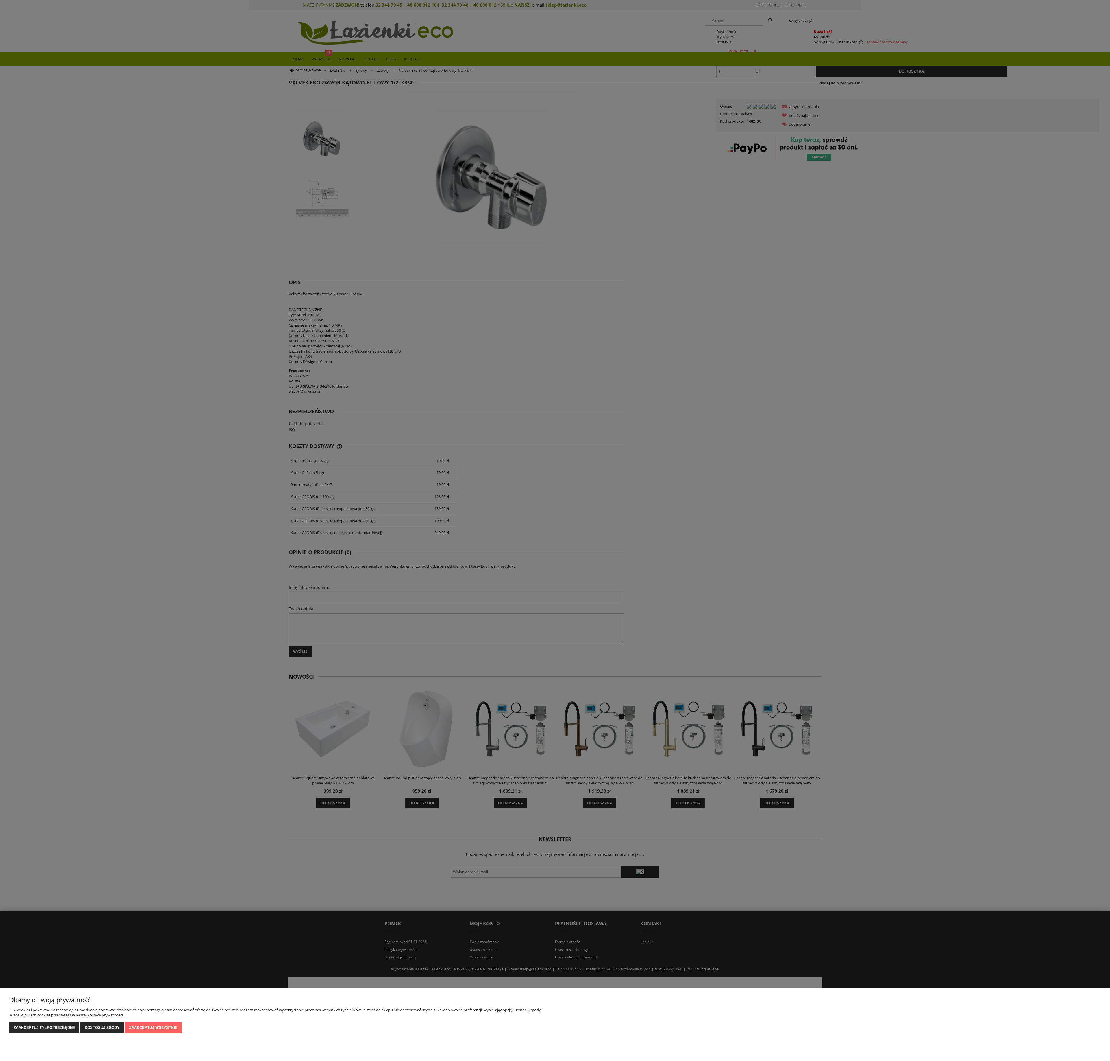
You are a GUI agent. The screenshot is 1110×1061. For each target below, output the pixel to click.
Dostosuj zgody (102, 1027)
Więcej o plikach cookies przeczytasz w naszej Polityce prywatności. (66, 1015)
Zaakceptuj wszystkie (153, 1027)
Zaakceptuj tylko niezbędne (44, 1027)
